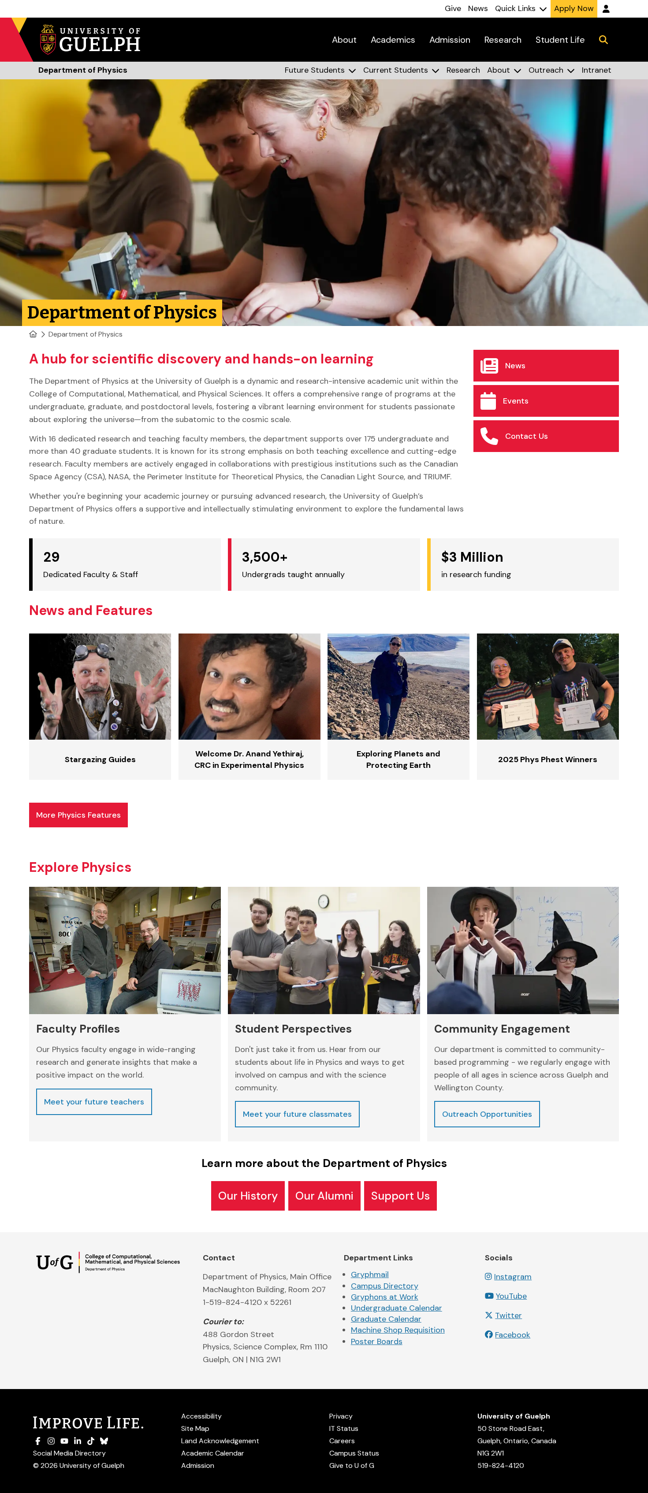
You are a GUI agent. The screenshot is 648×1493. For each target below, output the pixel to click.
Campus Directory (384, 1286)
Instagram (513, 1276)
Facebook (512, 1335)
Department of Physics (85, 334)
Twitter (508, 1315)
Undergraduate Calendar (396, 1308)
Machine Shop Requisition (398, 1330)
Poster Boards (376, 1341)
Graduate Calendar (386, 1319)
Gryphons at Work (384, 1297)
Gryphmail (370, 1274)
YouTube (511, 1296)
